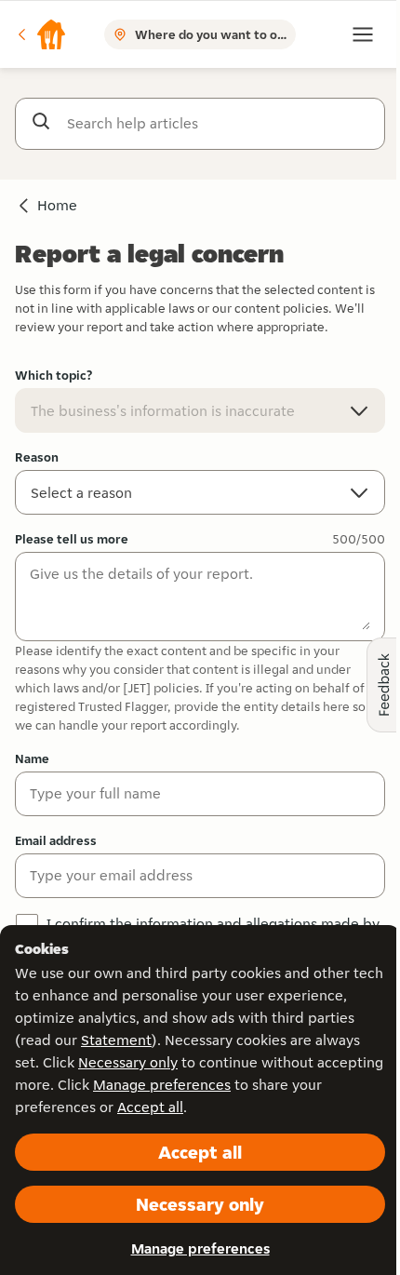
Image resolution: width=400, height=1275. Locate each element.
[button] (41, 34)
